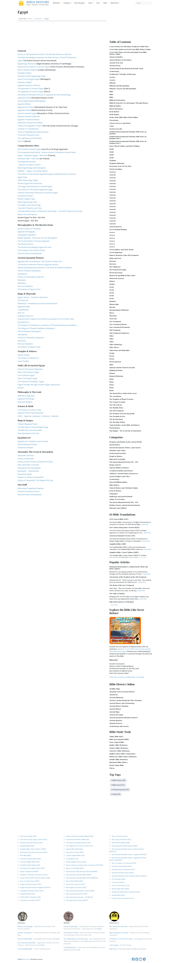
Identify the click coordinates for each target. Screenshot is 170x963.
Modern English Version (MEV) (76, 862)
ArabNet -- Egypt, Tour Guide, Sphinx (33, 171)
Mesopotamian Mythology (119, 310)
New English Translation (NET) (76, 887)
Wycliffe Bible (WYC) (118, 895)
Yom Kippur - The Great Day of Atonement (125, 431)
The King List (23, 300)
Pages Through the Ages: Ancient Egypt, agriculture (39, 385)
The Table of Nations (117, 594)
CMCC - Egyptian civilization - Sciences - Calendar (38, 416)
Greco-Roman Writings (118, 230)
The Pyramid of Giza (117, 416)
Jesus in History (115, 491)
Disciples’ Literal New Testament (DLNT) (34, 875)
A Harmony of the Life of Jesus (121, 939)
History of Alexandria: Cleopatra (31, 277)
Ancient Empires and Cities (119, 476)
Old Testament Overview (118, 926)
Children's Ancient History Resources (123, 474)
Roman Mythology (116, 376)
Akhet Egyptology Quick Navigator (32, 168)
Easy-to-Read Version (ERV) (29, 881)
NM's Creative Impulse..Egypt (30, 149)
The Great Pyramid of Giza (28, 135)
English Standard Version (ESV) (30, 884)
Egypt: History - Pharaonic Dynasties (33, 297)
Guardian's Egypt (24, 73)
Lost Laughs (114, 945)
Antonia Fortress (115, 723)
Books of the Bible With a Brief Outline (123, 117)
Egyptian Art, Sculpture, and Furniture (33, 441)
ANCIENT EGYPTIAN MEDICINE (30, 413)
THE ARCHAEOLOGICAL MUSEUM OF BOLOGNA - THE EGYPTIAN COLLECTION (50, 211)
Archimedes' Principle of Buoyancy (122, 74)
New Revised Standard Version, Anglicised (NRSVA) (129, 854)
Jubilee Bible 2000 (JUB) (74, 849)
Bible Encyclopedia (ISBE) (119, 739)
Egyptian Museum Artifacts (29, 85)
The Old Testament (116, 411)
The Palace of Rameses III (28, 358)
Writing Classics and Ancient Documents (124, 505)
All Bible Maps (114, 689)
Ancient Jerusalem (25, 933)
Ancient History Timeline (118, 706)
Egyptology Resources (27, 64)
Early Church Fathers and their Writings (124, 146)
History (112, 281)
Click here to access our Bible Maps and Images (126, 677)
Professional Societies (117, 453)
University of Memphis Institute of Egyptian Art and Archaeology (44, 95)
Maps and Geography (117, 459)
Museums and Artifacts (118, 508)
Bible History (115, 3)
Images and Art (115, 465)
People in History (115, 456)
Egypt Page (22, 177)
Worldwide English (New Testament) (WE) (126, 892)
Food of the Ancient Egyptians (30, 369)
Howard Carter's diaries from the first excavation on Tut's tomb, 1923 (46, 319)
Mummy (21, 141)
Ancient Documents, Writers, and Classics (125, 448)
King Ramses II (23, 322)
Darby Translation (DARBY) (29, 871)
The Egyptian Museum (27, 162)
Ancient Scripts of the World (29, 229)
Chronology (114, 120)
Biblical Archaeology (117, 100)
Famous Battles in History (119, 468)
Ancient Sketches (115, 721)
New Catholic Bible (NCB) (74, 881)
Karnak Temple (24, 355)
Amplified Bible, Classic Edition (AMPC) (124, 552)
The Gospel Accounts (117, 402)
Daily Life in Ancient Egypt (28, 372)
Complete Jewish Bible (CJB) (30, 865)
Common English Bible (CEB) (29, 862)
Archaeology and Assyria (118, 726)
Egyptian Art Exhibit (26, 107)
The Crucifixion (115, 396)
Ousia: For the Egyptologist (29, 79)
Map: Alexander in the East (28, 433)
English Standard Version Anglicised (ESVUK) (35, 887)
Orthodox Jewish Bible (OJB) (121, 866)
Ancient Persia (114, 66)
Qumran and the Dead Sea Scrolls (122, 368)
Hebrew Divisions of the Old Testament (124, 255)
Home (30, 19)
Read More (145, 524)
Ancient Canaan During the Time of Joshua (125, 700)
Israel (111, 287)
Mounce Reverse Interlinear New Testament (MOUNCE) (84, 865)
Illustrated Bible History (118, 762)
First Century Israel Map (26, 943)
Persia (111, 356)
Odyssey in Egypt (25, 82)
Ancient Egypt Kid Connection (30, 183)
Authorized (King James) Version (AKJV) (33, 852)
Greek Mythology (115, 253)
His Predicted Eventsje (117, 270)
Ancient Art (113, 695)
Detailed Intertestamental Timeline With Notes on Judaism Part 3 (127, 142)
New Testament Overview (118, 933)
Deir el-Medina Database (28, 70)
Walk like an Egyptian (26, 396)
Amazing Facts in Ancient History (122, 692)
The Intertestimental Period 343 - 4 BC (123, 462)
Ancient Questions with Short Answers (123, 718)
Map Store (113, 949)
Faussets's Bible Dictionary (119, 751)
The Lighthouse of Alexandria (30, 138)
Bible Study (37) (119, 785)
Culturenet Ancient (25, 196)
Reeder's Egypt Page (26, 199)
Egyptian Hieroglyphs (26, 232)
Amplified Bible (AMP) (117, 544)
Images (112, 284)
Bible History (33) (119, 780)
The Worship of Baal (117, 422)
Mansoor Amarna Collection (29, 116)
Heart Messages (79, 3)
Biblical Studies (115, 106)
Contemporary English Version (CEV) (32, 868)
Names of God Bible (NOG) (75, 868)
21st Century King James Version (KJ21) (124, 527)
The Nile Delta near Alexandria (30, 430)
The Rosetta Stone (25, 244)
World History (114, 428)
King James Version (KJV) (74, 852)
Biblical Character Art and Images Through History (128, 103)
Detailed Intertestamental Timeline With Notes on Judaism (127, 133)
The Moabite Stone (116, 408)
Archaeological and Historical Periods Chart (126, 69)
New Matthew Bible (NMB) (121, 843)
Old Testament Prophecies (119, 333)
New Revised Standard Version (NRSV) (125, 846)
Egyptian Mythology (26, 399)
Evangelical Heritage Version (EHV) (31, 891)
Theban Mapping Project (28, 424)
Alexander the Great (26, 456)
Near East (113, 319)
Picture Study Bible (116, 765)
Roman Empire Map (70, 926)
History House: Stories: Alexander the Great (35, 462)
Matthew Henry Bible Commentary (122, 754)
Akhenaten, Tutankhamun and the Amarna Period (37, 303)
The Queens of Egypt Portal (29, 289)
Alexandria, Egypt (25, 474)
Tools (98, 3)
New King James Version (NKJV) (77, 900)
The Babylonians (70, 947)
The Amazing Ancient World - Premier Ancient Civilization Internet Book (47, 152)
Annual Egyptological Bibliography (32, 101)
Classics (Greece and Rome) (120, 123)
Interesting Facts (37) (121, 790)
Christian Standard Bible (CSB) (30, 859)
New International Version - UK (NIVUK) (79, 897)
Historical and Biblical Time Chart (122, 276)
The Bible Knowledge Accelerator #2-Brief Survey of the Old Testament (47, 57)
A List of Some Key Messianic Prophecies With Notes (129, 47)
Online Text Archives (117, 499)
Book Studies (114, 112)
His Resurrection (115, 273)
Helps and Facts (115, 258)
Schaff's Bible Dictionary (118, 760)
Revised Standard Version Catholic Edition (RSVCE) (129, 876)
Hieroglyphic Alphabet (27, 235)
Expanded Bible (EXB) (27, 894)
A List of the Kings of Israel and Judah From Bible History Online (128, 53)
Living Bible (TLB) (72, 859)
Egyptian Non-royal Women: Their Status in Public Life (40, 261)
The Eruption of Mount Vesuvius (121, 399)
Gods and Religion (25, 402)
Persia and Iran (115, 362)
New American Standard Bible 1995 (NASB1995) (82, 878)
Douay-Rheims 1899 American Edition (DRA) (35, 878)
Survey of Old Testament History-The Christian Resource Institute (44, 54)
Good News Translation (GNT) (30, 900)
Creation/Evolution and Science (121, 471)
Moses (111, 313)
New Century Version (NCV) (75, 884)
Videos (112, 768)
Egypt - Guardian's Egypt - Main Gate (33, 155)
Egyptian (112, 160)
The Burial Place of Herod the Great (122, 393)
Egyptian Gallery (24, 104)
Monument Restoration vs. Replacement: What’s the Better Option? (128, 568)
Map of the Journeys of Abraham (121, 602)
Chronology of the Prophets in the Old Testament (127, 577)
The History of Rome (71, 933)
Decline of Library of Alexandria (30, 477)
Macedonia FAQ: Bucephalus (29, 468)
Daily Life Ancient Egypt (27, 378)
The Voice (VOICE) (118, 882)
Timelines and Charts (117, 451)
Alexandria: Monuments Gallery (30, 123)
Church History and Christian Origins (123, 488)
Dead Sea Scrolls (115, 129)
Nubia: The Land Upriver (27, 214)
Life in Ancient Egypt (26, 375)
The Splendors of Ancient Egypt (31, 88)
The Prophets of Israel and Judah (121, 414)
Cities (42, 945)
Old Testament (114, 330)
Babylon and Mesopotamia (119, 86)
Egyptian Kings (24, 307)
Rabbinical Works (116, 370)
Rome (111, 379)
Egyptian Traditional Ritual (28, 120)
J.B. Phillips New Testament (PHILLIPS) (79, 846)
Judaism (112, 301)
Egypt (20, 61)
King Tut (21, 313)
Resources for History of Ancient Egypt (34, 67)
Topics (90, 3)
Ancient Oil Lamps (116, 715)
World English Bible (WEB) (120, 889)
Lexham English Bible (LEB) (75, 855)
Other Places (114, 347)
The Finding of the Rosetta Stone (31, 250)
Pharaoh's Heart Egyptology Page (31, 76)
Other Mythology (115, 345)
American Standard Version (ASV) (122, 536)
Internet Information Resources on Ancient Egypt (38, 193)
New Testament (115, 322)
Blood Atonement (115, 109)
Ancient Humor (115, 709)
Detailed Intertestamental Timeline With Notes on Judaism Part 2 (127, 138)
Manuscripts (114, 304)
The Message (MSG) (118, 879)
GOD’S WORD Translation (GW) (30, 897)
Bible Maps (56, 3)
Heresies (112, 261)
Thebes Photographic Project (30, 126)
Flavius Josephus (115, 169)
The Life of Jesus (115, 405)
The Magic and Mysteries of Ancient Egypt (35, 186)
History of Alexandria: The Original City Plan (35, 480)
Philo (111, 365)
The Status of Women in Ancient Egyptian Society (38, 264)
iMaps (105, 3)
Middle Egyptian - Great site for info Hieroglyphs (37, 238)
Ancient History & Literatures (120, 60)
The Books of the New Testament (121, 585)
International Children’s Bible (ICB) (77, 839)
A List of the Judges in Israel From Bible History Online (130, 49)
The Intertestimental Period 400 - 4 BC (124, 502)
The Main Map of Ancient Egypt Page (33, 427)
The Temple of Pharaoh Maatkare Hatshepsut (36, 328)
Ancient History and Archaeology (122, 703)
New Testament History (118, 324)
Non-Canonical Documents (119, 327)
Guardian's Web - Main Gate (29, 159)
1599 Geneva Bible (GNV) (118, 519)
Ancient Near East (116, 63)
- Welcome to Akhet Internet (29, 165)
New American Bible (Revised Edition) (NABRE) (81, 871)
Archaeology (114, 71)
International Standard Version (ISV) (78, 843)
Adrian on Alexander (26, 459)
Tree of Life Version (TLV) (120, 885)
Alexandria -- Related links (28, 471)
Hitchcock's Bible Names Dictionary (123, 757)
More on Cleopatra (25, 286)
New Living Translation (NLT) (121, 839)
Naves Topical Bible (116, 742)
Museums (113, 316)
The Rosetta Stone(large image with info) (34, 247)
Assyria (112, 77)
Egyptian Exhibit (24, 98)
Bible (111, 92)
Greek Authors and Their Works (121, 250)
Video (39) (116, 794)
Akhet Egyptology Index (27, 202)
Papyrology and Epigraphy (119, 350)
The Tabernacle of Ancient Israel (76, 939)
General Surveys (115, 227)
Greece (112, 232)
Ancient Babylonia (116, 698)
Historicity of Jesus (116, 278)
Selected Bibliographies (118, 482)
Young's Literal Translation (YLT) (123, 898)
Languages (113, 494)
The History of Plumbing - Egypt (31, 382)
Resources (38, 19)
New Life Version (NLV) (119, 836)
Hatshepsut (22, 274)
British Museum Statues (27, 444)
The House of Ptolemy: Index (29, 410)
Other (111, 336)
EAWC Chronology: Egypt (28, 180)
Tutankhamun (23, 310)
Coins (111, 126)
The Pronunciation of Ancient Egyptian (33, 241)
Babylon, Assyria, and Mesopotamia (122, 89)
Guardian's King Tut (25, 316)
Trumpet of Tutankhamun (28, 129)
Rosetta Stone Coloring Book (30, 253)
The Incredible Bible (25, 949)
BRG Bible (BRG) (25, 855)
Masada (112, 307)
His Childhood (114, 267)
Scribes (21, 388)
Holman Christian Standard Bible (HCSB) (79, 836)
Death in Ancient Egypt (27, 113)
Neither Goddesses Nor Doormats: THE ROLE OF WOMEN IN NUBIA (45, 268)
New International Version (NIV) (76, 894)
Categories (66, 3)
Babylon (112, 83)
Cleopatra (22, 280)
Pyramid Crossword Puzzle (28, 491)
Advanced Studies (116, 57)
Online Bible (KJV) (116, 737)
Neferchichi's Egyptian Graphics (31, 488)
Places (99, 929)
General (112, 172)
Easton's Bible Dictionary (118, 748)
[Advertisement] (62, 36)
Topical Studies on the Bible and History (124, 425)
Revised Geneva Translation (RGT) (123, 869)
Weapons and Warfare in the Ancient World (125, 442)
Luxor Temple (23, 361)
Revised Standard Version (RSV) (123, 873)
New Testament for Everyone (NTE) (124, 863)
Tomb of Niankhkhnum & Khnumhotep (33, 132)
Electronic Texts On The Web (120, 166)
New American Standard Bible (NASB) (78, 875)
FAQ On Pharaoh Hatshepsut (29, 271)
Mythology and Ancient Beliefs (120, 497)
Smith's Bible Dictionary (118, 745)
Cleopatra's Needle (25, 448)
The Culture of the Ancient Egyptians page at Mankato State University (47, 174)
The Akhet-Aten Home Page (29, 205)
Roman (112, 373)
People (111, 353)
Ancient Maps (114, 712)
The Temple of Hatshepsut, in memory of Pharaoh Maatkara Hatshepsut (47, 325)
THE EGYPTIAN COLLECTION (30, 208)
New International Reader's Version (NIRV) (80, 891)
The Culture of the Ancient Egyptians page (35, 190)
